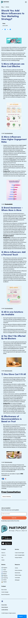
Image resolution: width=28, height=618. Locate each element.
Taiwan (4, 569)
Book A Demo (4, 589)
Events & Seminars (18, 570)
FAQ (2, 557)
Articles (16, 567)
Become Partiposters (5, 594)
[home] (5, 2)
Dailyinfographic (8, 370)
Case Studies (17, 577)
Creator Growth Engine (19, 552)
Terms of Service (4, 607)
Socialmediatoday (9, 133)
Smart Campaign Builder (19, 555)
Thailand (5, 581)
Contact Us (3, 555)
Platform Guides (18, 575)
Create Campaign (4, 592)
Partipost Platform (18, 557)
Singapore (5, 567)
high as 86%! (18, 437)
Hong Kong (5, 577)
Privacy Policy (4, 604)
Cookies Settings (4, 609)
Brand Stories (17, 572)
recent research (12, 159)
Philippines (5, 575)
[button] (25, 2)
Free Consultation (11, 492)
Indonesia (5, 571)
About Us (3, 552)
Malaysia (5, 573)
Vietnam (4, 579)
